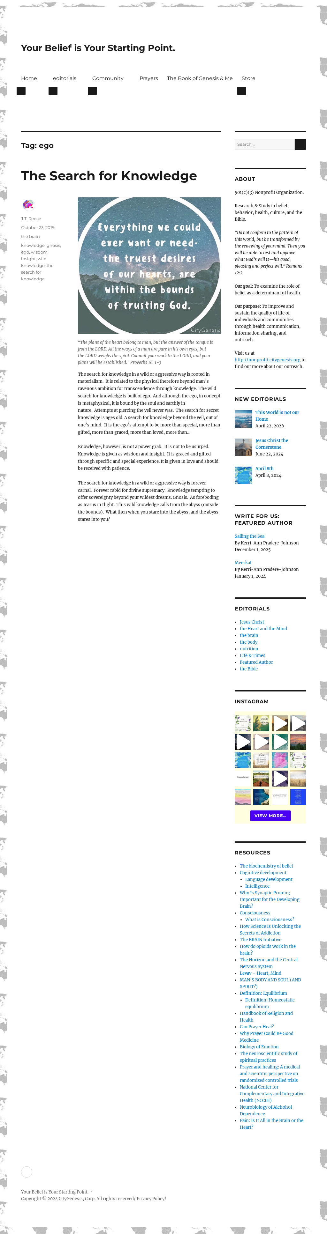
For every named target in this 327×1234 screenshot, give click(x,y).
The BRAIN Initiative (260, 939)
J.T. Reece (31, 218)
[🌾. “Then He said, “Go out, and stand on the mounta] (298, 742)
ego (25, 252)
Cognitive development (263, 873)
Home (29, 78)
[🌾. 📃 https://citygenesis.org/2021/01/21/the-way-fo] (261, 779)
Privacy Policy (150, 1198)
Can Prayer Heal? (257, 1027)
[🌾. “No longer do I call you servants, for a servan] (261, 723)
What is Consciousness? (269, 919)
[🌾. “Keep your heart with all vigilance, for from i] (280, 742)
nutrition (249, 649)
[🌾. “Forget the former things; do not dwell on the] (243, 797)
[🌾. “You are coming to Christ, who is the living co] (298, 723)
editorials (64, 78)
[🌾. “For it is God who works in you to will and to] (280, 797)
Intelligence (257, 886)
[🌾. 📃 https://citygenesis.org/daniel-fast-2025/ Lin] (243, 723)
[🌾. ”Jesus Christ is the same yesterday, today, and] (280, 760)
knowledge (33, 245)
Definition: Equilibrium (263, 993)
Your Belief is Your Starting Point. (98, 47)
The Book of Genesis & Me (200, 78)
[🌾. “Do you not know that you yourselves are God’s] (243, 742)
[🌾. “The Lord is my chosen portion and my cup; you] (261, 797)
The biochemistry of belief (266, 866)
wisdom (39, 252)
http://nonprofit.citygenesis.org (267, 360)
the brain (30, 236)
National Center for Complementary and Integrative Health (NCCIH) (272, 1093)
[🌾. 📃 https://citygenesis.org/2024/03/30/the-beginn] (261, 760)
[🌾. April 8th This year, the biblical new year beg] (243, 760)
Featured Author (256, 662)
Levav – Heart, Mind (260, 973)
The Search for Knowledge (109, 175)
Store (248, 78)
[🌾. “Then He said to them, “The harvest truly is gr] (280, 723)
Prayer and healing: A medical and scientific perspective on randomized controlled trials (270, 1073)
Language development (269, 879)
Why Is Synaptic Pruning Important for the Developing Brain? (270, 899)
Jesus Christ (252, 622)
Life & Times (252, 655)
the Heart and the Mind (263, 629)
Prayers (149, 78)
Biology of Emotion (259, 1047)
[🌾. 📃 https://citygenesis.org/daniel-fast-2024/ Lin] (298, 760)
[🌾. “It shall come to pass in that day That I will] (261, 742)
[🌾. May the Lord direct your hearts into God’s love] (280, 779)
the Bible (249, 669)
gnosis (53, 245)
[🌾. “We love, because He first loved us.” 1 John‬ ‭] (298, 797)
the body (248, 642)
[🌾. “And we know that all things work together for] (243, 779)
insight (28, 258)
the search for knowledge (37, 272)
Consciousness (255, 913)
